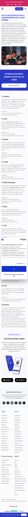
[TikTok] (8, 403)
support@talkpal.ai (18, 398)
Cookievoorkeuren (19, 476)
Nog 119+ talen (4, 450)
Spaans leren (4, 418)
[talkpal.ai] (2, 8)
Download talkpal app (15, 334)
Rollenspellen (18, 420)
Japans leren (4, 443)
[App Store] (7, 380)
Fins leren (3, 434)
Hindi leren (3, 440)
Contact (16, 469)
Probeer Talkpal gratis (14, 85)
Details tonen (20, 263)
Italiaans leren (4, 422)
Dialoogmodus (18, 436)
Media (16, 465)
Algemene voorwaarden (20, 478)
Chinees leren (4, 438)
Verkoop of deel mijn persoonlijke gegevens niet (20, 490)
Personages (17, 422)
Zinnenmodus (18, 431)
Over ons (17, 460)
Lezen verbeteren (18, 447)
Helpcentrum (17, 471)
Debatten (17, 424)
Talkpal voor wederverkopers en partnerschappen (5, 479)
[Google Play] (21, 380)
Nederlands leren (5, 429)
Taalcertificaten (18, 438)
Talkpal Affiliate (5, 483)
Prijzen (16, 467)
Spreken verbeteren (19, 445)
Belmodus (17, 429)
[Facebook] (16, 403)
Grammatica (17, 415)
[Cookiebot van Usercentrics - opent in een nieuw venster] (20, 240)
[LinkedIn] (20, 403)
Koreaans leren (4, 445)
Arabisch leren (4, 436)
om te (22, 289)
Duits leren (3, 424)
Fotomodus (17, 427)
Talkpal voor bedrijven (6, 465)
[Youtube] (12, 403)
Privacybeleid (18, 474)
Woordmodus (18, 434)
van (7, 28)
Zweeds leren (4, 431)
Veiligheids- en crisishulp (20, 481)
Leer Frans (3, 420)
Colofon (16, 494)
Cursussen (17, 418)
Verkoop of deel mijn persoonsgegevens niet (14, 275)
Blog (16, 462)
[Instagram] (4, 403)
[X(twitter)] (24, 403)
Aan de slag (19, 8)
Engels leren (4, 415)
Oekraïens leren (5, 427)
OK (14, 268)
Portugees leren (5, 447)
